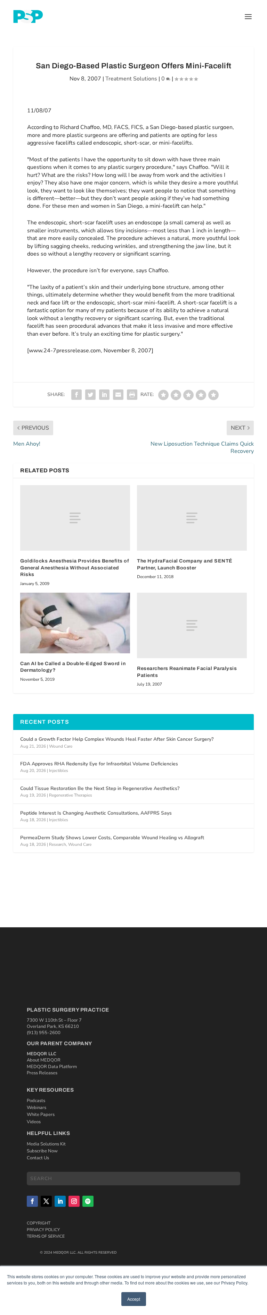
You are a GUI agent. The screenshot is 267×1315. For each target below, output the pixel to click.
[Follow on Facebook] (32, 1201)
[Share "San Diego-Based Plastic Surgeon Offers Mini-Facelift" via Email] (118, 395)
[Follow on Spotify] (88, 1201)
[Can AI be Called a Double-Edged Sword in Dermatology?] (75, 623)
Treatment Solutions (131, 79)
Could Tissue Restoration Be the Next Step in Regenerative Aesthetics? (99, 788)
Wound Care (60, 746)
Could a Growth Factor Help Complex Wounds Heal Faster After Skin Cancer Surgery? (116, 739)
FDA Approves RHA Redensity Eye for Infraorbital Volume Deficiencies (99, 763)
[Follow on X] (46, 1201)
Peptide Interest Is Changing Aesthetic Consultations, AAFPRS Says (96, 813)
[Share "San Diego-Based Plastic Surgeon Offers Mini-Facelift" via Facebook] (76, 395)
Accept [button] (133, 1299)
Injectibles (58, 770)
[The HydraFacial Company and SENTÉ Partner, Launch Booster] (192, 518)
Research (57, 844)
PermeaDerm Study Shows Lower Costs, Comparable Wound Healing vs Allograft (112, 837)
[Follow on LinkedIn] (60, 1201)
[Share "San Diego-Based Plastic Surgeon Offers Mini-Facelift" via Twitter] (90, 395)
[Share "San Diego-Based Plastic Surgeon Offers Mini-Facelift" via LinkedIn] (104, 395)
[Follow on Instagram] (74, 1201)
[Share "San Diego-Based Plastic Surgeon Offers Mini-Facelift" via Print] (132, 395)
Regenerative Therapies (70, 795)
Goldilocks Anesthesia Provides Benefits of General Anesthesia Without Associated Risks (74, 567)
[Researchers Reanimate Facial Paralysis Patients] (192, 625)
